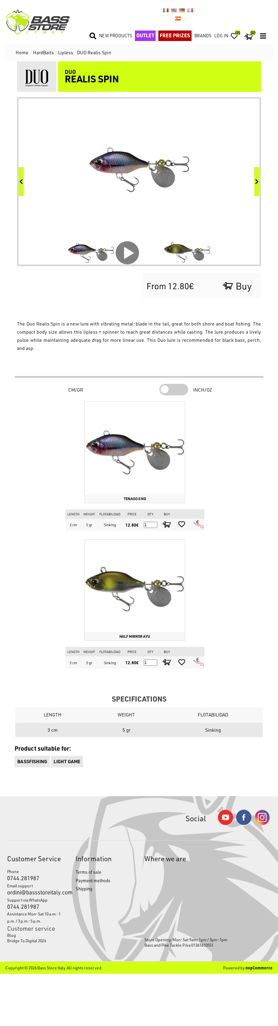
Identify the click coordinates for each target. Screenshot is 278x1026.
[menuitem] (36, 935)
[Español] (178, 18)
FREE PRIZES (175, 35)
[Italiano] (166, 10)
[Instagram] (262, 823)
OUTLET (145, 35)
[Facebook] (244, 823)
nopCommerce (259, 967)
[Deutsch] (182, 10)
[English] (174, 10)
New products (115, 35)
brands (203, 35)
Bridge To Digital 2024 (26, 940)
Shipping (84, 888)
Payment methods (93, 880)
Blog (11, 935)
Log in (221, 35)
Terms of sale (88, 872)
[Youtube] (225, 823)
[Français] (190, 10)
